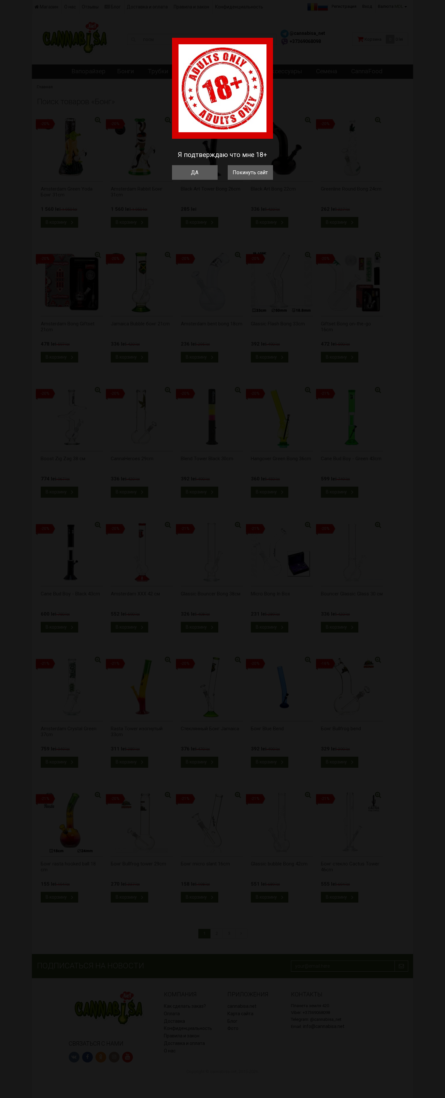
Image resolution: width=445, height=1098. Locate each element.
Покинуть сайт (250, 172)
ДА (194, 172)
